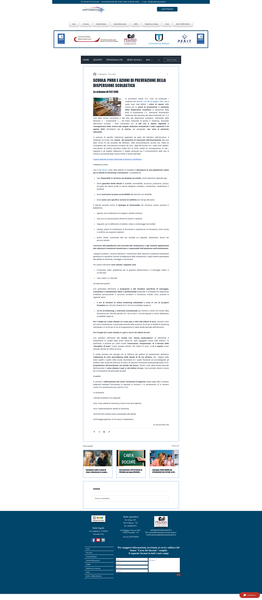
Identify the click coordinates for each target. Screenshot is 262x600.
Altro (148, 60)
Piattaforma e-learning (93, 568)
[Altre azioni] (167, 74)
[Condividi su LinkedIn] (104, 432)
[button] (101, 24)
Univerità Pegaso (91, 556)
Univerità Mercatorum (93, 560)
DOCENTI (97, 60)
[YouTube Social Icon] (98, 540)
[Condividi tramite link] (109, 432)
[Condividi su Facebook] (94, 432)
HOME (86, 60)
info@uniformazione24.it (157, 2)
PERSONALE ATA (114, 60)
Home (88, 549)
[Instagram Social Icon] (103, 540)
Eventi (88, 572)
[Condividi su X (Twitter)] (99, 432)
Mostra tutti (175, 446)
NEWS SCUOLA (134, 60)
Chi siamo (89, 553)
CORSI (88, 564)
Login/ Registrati (167, 9)
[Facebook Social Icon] (93, 540)
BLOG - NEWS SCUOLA (94, 576)
